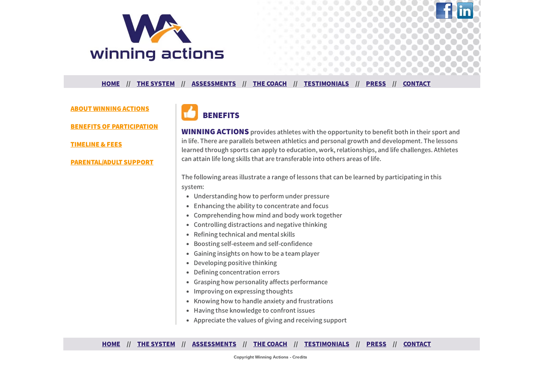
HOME (111, 83)
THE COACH (270, 83)
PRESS (376, 83)
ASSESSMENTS (214, 83)
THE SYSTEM (156, 83)
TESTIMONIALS (326, 83)
